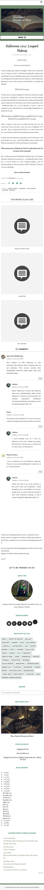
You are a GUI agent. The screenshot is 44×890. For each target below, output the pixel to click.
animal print (13, 188)
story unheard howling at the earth (14, 864)
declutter (16, 660)
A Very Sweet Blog (9, 838)
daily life (30, 649)
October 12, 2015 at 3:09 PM (15, 457)
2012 (4, 825)
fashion (36, 656)
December (6, 793)
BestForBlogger (35, 887)
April (4, 811)
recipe (33, 646)
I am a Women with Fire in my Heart (15, 870)
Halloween (31, 188)
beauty (12, 653)
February (5, 816)
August (5, 802)
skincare (26, 660)
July (4, 805)
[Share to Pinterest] (17, 183)
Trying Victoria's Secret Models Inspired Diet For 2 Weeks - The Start (23, 759)
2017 (4, 786)
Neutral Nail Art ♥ (23, 753)
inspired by (26, 656)
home (17, 656)
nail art (28, 639)
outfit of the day (16, 639)
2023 (4, 775)
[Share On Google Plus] (21, 183)
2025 (5, 773)
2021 (4, 777)
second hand (29, 670)
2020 (5, 779)
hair (38, 674)
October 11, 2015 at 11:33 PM (15, 415)
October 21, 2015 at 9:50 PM (20, 435)
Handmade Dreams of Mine (17, 887)
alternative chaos (8, 861)
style (12, 649)
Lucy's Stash (7, 853)
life (26, 646)
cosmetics (27, 653)
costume (22, 188)
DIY (19, 653)
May (4, 809)
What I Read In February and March (22, 736)
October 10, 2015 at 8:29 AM (15, 359)
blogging (30, 674)
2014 (4, 820)
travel (4, 653)
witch (4, 670)
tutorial (5, 660)
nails (4, 639)
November (6, 795)
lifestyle (6, 646)
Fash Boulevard (8, 847)
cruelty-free (7, 656)
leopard (5, 190)
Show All (41, 872)
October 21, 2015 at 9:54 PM (20, 480)
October (5, 798)
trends (37, 667)
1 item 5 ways (7, 674)
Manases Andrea (12, 455)
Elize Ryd (17, 667)
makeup (12, 190)
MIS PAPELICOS (8, 867)
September (6, 800)
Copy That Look (15, 670)
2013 (4, 823)
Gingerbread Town (23, 749)
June (4, 807)
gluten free (17, 646)
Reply (40, 378)
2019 (4, 782)
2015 (4, 791)
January (5, 818)
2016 (4, 788)
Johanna (14, 384)
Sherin (9, 412)
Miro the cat (19, 674)
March (5, 814)
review (4, 649)
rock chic (6, 642)
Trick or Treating (9, 849)
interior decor (33, 663)
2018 (4, 784)
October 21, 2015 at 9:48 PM (20, 387)
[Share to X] (13, 183)
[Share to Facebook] (9, 183)
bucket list (6, 667)
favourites (27, 667)
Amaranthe (20, 663)
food (22, 642)
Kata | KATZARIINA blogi (15, 356)
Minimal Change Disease (11, 677)
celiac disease (7, 663)
